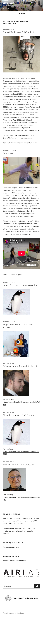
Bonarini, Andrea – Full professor (18, 464)
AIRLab (8, 3)
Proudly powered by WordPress (13, 613)
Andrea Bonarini (9, 561)
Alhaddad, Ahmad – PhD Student (19, 415)
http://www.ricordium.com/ (27, 143)
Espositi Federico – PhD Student (18, 32)
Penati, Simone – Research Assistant (20, 285)
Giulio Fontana (21, 561)
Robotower (8, 153)
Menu (23, 13)
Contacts (12, 528)
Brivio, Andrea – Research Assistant (20, 366)
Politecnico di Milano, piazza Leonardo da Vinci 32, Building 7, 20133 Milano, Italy (21, 520)
